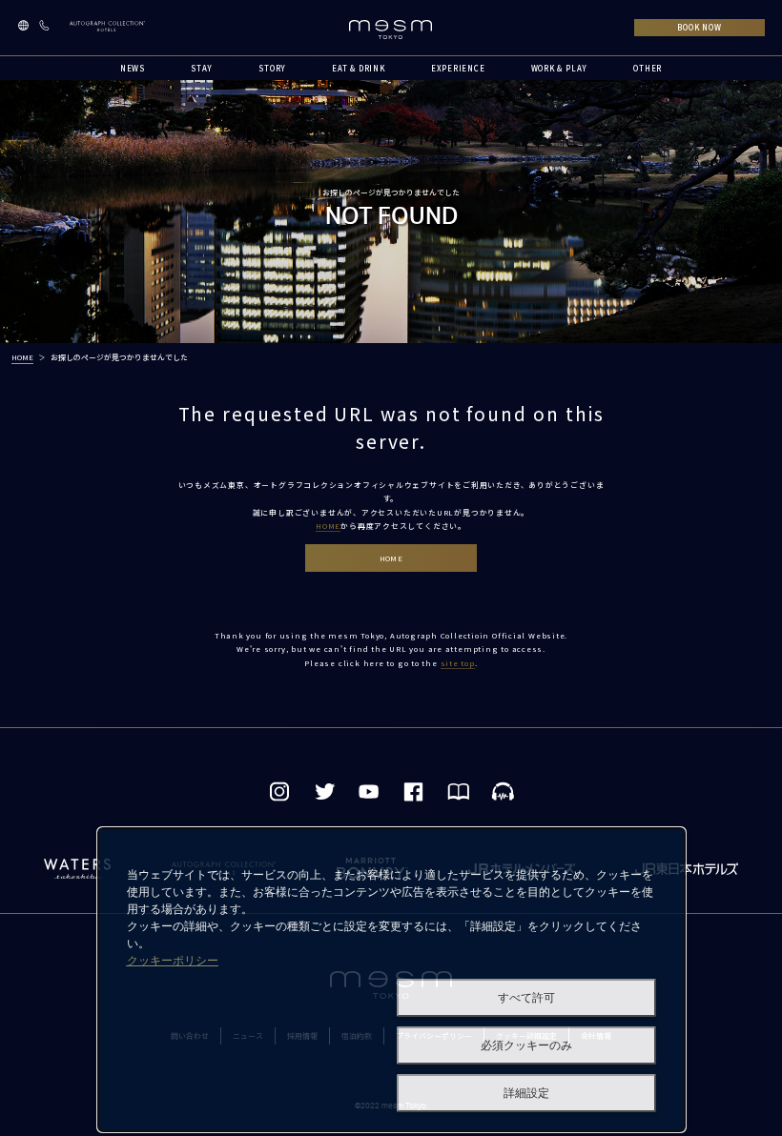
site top (458, 663)
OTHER (647, 68)
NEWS (132, 68)
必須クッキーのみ (526, 1045)
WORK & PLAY (559, 68)
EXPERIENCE (458, 68)
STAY (202, 68)
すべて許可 (526, 997)
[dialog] (391, 979)
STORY (272, 68)
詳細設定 (526, 1093)
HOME (22, 357)
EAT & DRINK (358, 68)
